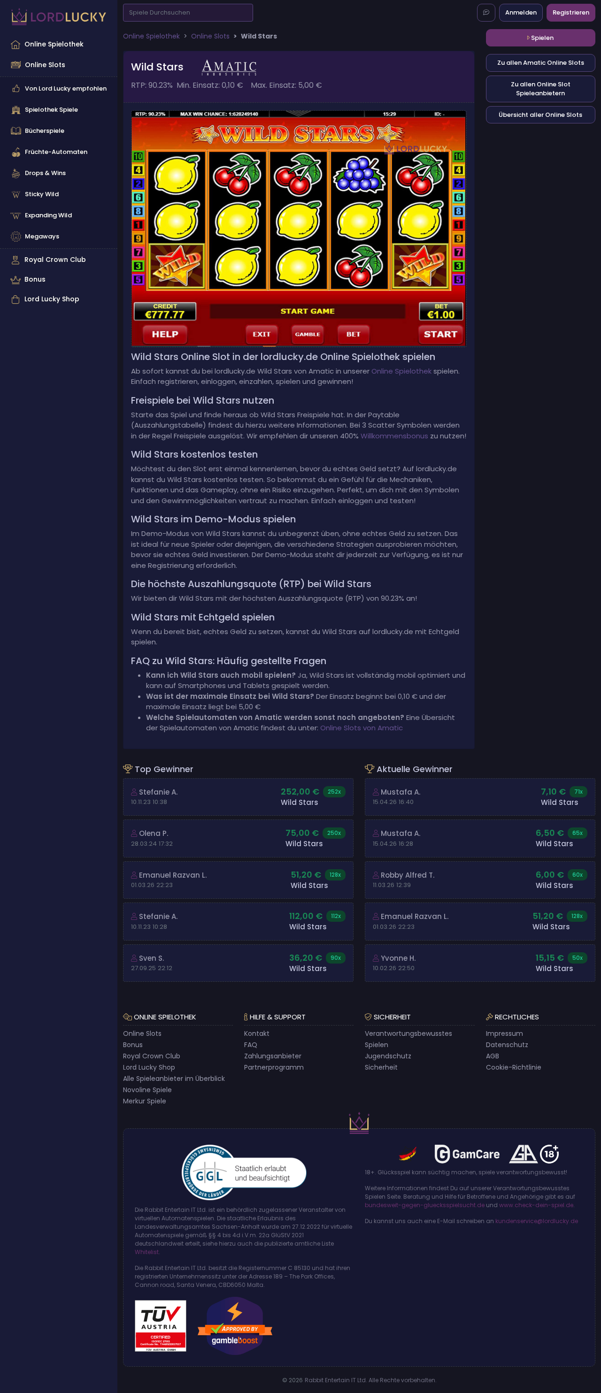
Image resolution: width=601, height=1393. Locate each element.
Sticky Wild (42, 194)
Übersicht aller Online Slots (540, 114)
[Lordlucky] (58, 16)
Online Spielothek (54, 44)
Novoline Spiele (147, 1089)
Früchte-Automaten (56, 151)
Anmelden (521, 12)
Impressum (504, 1033)
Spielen (542, 37)
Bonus (35, 279)
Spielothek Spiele (51, 109)
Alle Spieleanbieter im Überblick (174, 1078)
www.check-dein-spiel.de (536, 1205)
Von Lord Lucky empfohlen (66, 88)
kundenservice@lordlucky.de (536, 1221)
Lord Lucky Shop (51, 299)
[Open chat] (486, 13)
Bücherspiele (44, 130)
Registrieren (571, 12)
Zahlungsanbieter (272, 1056)
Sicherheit (381, 1067)
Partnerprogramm (274, 1067)
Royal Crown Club (55, 259)
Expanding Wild (48, 215)
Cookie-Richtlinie (513, 1067)
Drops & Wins (45, 172)
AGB (492, 1056)
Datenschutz (507, 1044)
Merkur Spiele (144, 1101)
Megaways (42, 236)
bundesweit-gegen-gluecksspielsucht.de (425, 1205)
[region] (58, 171)
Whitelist (147, 1252)
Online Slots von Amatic (361, 728)
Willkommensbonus (394, 436)
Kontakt (257, 1033)
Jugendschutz (388, 1056)
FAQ (250, 1044)
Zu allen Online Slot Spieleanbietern (540, 89)
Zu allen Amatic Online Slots (540, 62)
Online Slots (45, 64)
